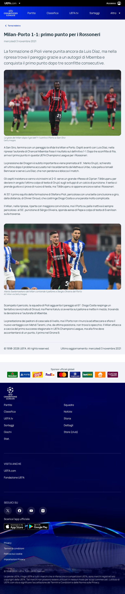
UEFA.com (10, 470)
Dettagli (68, 425)
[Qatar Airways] (112, 375)
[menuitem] (33, 13)
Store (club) (71, 432)
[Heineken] (12, 375)
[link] (31, 13)
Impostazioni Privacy (14, 559)
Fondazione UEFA (14, 477)
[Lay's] (37, 375)
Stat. (7, 439)
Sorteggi (9, 425)
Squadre (69, 405)
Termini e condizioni (14, 548)
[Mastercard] (62, 375)
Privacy (7, 542)
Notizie (68, 411)
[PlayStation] (25, 375)
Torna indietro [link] (14, 25)
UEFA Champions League (11, 13)
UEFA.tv (8, 418)
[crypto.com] (75, 375)
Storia (67, 418)
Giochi (8, 432)
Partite (8, 405)
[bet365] (87, 375)
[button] (114, 13)
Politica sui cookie (13, 553)
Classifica (10, 411)
